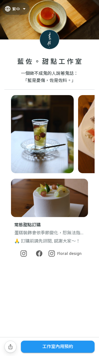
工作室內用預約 (57, 346)
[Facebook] (39, 253)
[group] (49, 134)
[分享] (10, 347)
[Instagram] (24, 253)
